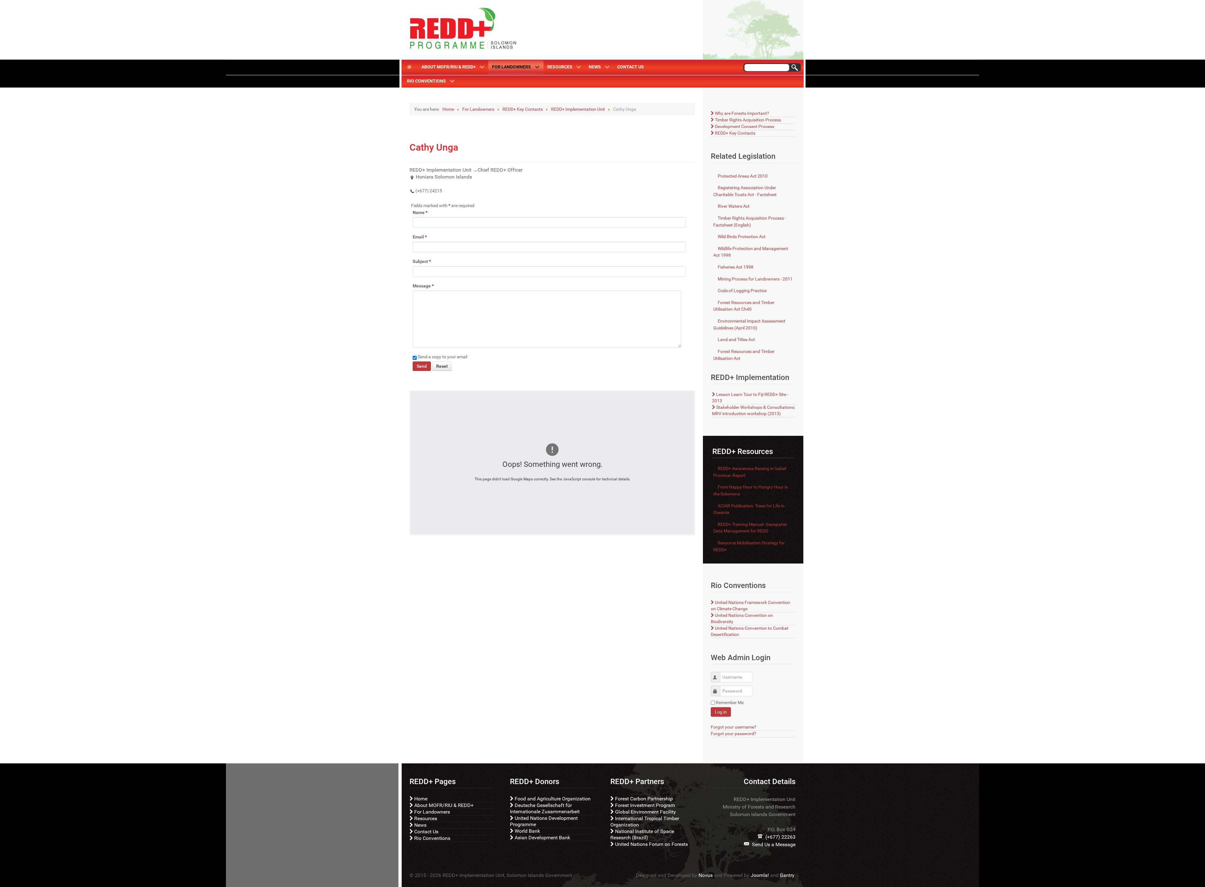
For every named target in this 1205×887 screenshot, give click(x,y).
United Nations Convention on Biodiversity (742, 618)
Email (420, 236)
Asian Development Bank (541, 838)
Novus (706, 875)
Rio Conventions (431, 838)
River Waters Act (733, 206)
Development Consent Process (744, 126)
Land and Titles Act (736, 339)
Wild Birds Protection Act (741, 236)
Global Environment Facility (645, 812)
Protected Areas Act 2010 (742, 176)
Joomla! (760, 875)
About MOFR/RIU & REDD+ (443, 805)
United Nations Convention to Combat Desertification (750, 631)
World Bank (526, 831)
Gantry (787, 875)
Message (423, 285)
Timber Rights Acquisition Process (747, 120)
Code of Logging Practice (742, 290)
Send (422, 366)
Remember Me (730, 702)
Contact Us (425, 832)
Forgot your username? (733, 727)
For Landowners (431, 812)
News (419, 825)
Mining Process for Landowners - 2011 (755, 279)
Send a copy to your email (442, 356)
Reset (442, 366)
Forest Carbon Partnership (643, 799)
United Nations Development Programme (544, 821)
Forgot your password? (733, 733)
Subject (422, 261)
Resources (425, 818)
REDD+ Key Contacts (734, 133)
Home (420, 799)
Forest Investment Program (644, 805)
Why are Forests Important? (741, 113)
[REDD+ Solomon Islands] (463, 28)
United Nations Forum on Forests (651, 844)
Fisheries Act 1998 (735, 267)
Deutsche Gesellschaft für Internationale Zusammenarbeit (545, 808)
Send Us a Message (773, 844)
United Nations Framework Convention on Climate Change (750, 606)
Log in (721, 711)
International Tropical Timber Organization (644, 821)
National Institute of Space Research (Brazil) (642, 834)
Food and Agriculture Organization (552, 799)
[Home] (410, 66)
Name (420, 212)
